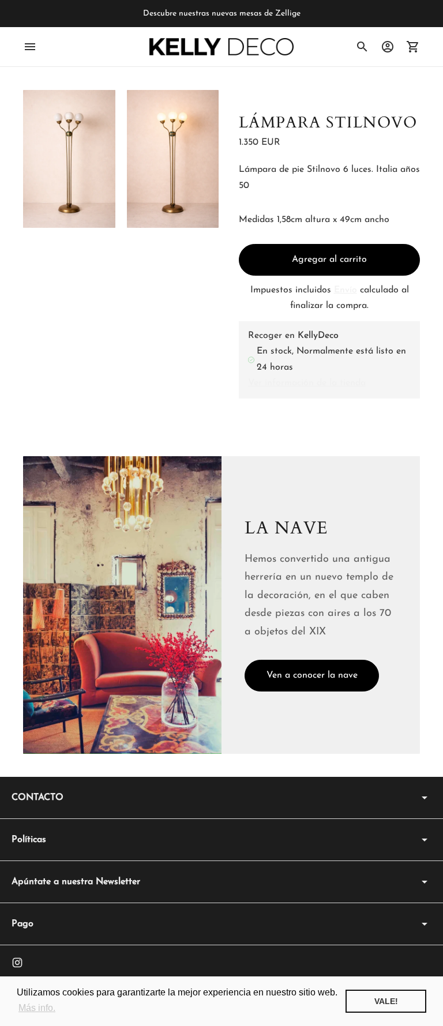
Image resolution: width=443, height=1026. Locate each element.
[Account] (387, 46)
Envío (345, 290)
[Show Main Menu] (30, 46)
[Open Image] (69, 159)
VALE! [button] (386, 1001)
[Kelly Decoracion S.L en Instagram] (17, 962)
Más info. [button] (36, 1008)
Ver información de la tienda (307, 383)
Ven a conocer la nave (312, 675)
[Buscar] (362, 46)
